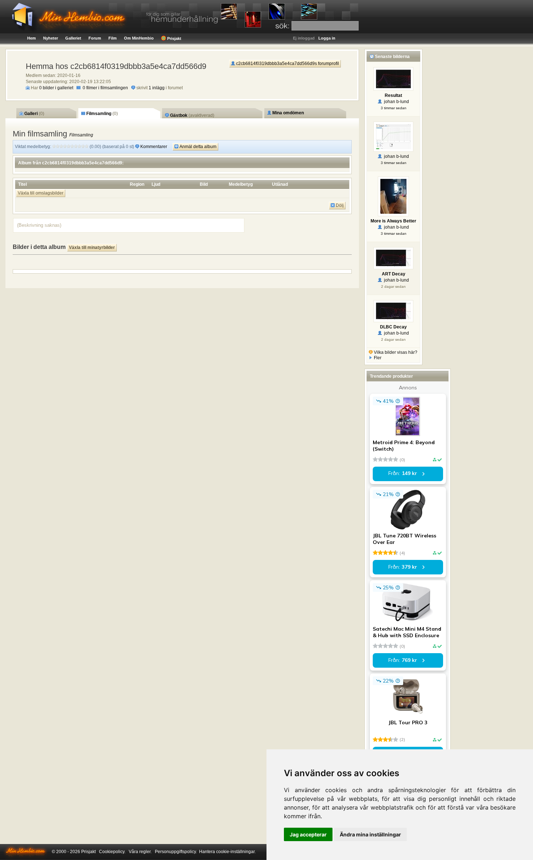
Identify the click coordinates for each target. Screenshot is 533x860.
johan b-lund (395, 101)
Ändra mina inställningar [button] (370, 834)
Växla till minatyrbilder (92, 247)
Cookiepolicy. (112, 851)
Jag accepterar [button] (308, 834)
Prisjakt (173, 38)
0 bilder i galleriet (56, 87)
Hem (31, 38)
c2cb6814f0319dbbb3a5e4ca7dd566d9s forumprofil (287, 63)
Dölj (339, 205)
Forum (94, 38)
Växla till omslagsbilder (40, 193)
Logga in (326, 38)
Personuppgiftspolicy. (176, 851)
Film (112, 38)
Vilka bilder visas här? (395, 352)
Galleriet (73, 38)
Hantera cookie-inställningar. (227, 851)
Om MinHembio (139, 38)
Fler (377, 357)
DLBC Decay (393, 326)
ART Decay (393, 274)
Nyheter (50, 38)
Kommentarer (153, 146)
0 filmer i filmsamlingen (105, 87)
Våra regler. (140, 851)
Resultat (393, 95)
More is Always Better (393, 221)
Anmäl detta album (197, 146)
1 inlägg (157, 87)
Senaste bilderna (392, 56)
